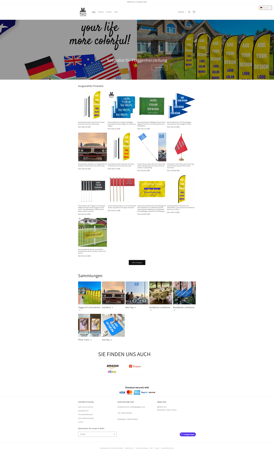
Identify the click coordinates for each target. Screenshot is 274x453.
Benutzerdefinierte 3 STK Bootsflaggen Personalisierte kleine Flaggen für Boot (179, 123)
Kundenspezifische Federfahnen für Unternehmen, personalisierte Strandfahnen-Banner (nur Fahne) (181, 207)
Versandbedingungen (85, 414)
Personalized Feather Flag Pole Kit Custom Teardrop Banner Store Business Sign (121, 165)
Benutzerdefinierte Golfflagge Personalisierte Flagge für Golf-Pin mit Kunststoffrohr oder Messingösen (151, 124)
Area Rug (106, 339)
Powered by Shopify (117, 448)
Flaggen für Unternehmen (89, 307)
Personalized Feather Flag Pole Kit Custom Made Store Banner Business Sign (91, 123)
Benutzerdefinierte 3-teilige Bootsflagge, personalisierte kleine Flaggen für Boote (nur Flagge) (122, 124)
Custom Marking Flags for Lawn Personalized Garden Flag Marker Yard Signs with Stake (122, 206)
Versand (157, 448)
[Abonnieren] (114, 434)
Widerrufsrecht (129, 448)
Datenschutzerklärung (142, 448)
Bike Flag (129, 307)
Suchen (80, 422)
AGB (151, 448)
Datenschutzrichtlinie (85, 407)
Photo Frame (83, 339)
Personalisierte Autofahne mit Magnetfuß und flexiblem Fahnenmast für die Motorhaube (92, 165)
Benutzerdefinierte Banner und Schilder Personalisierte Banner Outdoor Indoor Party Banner (92, 251)
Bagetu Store (108, 448)
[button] (189, 12)
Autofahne (106, 307)
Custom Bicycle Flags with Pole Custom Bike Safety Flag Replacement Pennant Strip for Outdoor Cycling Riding (151, 166)
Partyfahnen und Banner (159, 307)
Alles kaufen (159, 67)
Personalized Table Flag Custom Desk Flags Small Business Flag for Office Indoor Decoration (180, 166)
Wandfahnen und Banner (184, 307)
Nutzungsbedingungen (86, 418)
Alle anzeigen (137, 262)
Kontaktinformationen (167, 448)
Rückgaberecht (83, 411)
